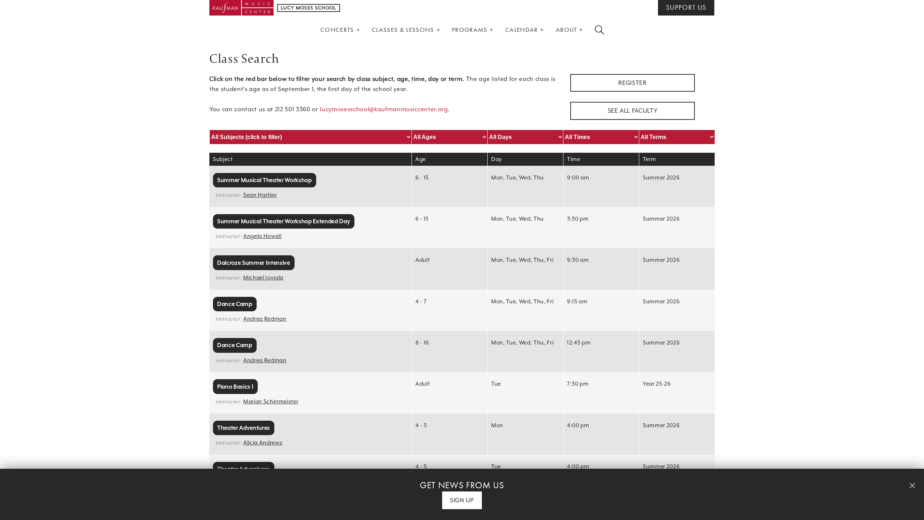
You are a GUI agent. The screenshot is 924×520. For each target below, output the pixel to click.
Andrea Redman (265, 319)
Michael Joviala (263, 277)
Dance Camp (234, 304)
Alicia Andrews (262, 442)
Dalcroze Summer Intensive (253, 263)
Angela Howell (262, 236)
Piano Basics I (235, 387)
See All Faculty (633, 110)
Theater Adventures (243, 428)
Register (632, 82)
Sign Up (462, 500)
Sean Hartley (260, 195)
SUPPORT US (686, 7)
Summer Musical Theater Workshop (264, 180)
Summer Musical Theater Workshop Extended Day (283, 221)
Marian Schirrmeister (270, 401)
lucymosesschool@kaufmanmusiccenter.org (384, 109)
